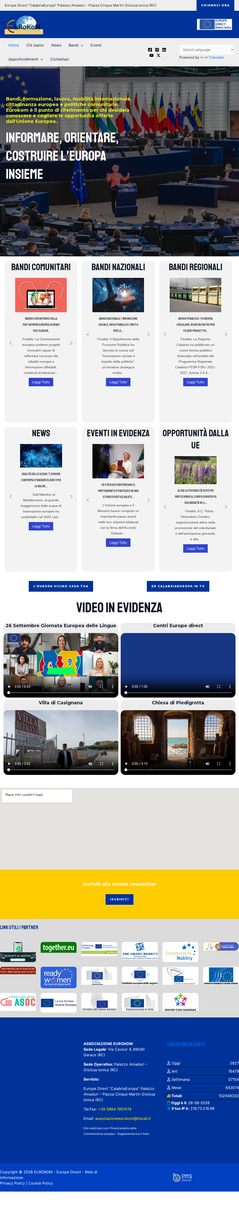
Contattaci (59, 59)
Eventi (96, 45)
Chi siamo (35, 45)
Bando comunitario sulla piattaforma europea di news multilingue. (41, 325)
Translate (216, 57)
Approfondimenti (23, 59)
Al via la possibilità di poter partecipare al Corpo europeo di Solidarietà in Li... (195, 497)
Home (13, 45)
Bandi (73, 45)
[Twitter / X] (158, 55)
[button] (215, 5)
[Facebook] (150, 50)
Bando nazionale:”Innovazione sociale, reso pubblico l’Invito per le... (118, 325)
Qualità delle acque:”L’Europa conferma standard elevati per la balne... (41, 480)
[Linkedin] (164, 50)
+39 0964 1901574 (114, 1109)
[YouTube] (151, 55)
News (56, 45)
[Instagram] (157, 50)
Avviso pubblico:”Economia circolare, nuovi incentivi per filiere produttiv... (195, 325)
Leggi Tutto (41, 382)
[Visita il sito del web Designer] (182, 1177)
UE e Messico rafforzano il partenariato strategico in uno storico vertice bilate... (118, 491)
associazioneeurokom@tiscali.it (123, 1118)
